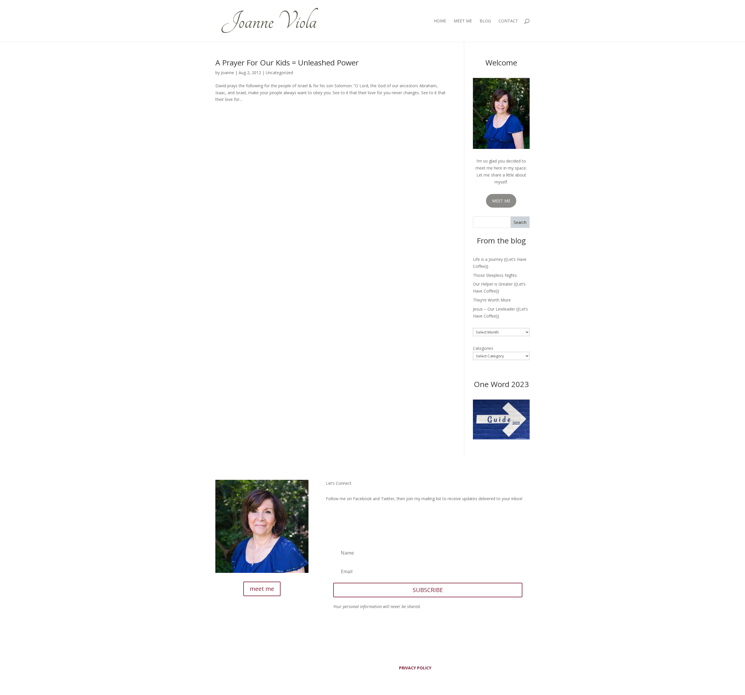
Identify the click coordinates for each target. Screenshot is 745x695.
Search (520, 222)
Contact (508, 21)
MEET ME (501, 201)
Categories (483, 348)
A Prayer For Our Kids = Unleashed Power (287, 62)
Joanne (227, 72)
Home (440, 21)
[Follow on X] (342, 515)
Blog (485, 21)
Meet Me (463, 21)
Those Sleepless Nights (495, 275)
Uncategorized (279, 72)
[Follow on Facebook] (330, 515)
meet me (262, 589)
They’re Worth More (492, 300)
